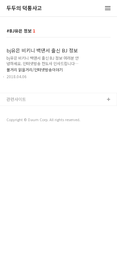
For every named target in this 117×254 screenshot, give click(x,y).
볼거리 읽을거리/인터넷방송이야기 (34, 69)
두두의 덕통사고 (24, 8)
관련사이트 (16, 99)
